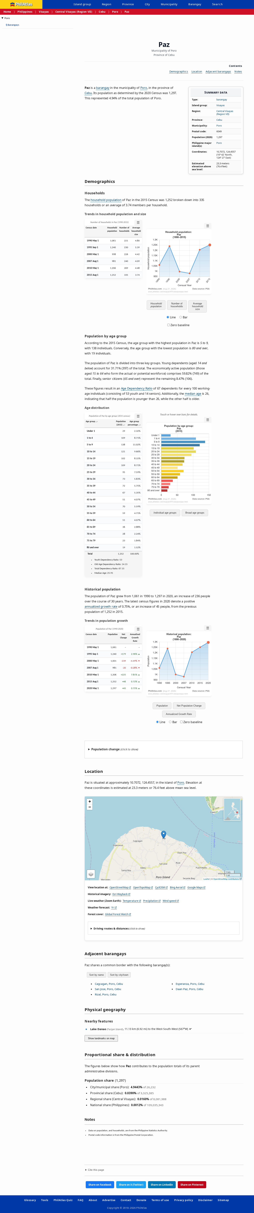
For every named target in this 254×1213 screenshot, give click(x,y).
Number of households (177, 305)
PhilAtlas (23, 4)
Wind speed (169, 900)
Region (106, 4)
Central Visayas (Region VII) (73, 11)
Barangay (194, 4)
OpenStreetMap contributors (226, 878)
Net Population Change (189, 705)
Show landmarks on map (101, 1038)
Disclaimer (205, 1200)
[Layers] (91, 874)
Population (162, 705)
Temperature (130, 900)
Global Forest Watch (116, 914)
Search (217, 4)
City (147, 4)
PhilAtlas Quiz (63, 1200)
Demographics (178, 71)
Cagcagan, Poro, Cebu (109, 984)
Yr (112, 907)
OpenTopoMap (141, 887)
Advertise (108, 1200)
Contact (126, 1200)
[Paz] (163, 835)
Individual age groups (165, 512)
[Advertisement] (32, 87)
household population (106, 200)
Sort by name (96, 974)
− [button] (90, 807)
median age (193, 394)
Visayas (44, 11)
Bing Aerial (176, 887)
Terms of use (160, 1200)
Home (7, 11)
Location (197, 71)
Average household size (197, 306)
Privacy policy (183, 1200)
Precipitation (150, 900)
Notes (238, 71)
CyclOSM (160, 887)
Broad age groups (194, 512)
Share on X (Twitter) (131, 1184)
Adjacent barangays (218, 71)
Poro (115, 11)
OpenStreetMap (119, 887)
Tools (44, 1200)
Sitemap (223, 1200)
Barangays (12, 25)
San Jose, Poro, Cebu (108, 989)
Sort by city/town (119, 974)
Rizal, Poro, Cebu (105, 994)
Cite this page (96, 1169)
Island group (82, 4)
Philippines (24, 11)
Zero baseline (179, 325)
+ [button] (90, 801)
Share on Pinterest (192, 1184)
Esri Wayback (120, 894)
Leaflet (206, 878)
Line (173, 317)
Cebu (102, 11)
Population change (105, 749)
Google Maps (195, 887)
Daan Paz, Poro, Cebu (189, 989)
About (93, 1200)
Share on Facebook (100, 1184)
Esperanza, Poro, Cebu (190, 984)
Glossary (30, 1200)
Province (128, 4)
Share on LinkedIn (162, 1184)
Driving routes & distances (111, 928)
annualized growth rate (101, 606)
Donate (141, 1200)
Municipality (169, 4)
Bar (185, 317)
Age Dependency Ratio (136, 388)
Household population (156, 305)
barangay (221, 99)
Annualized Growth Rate (179, 714)
